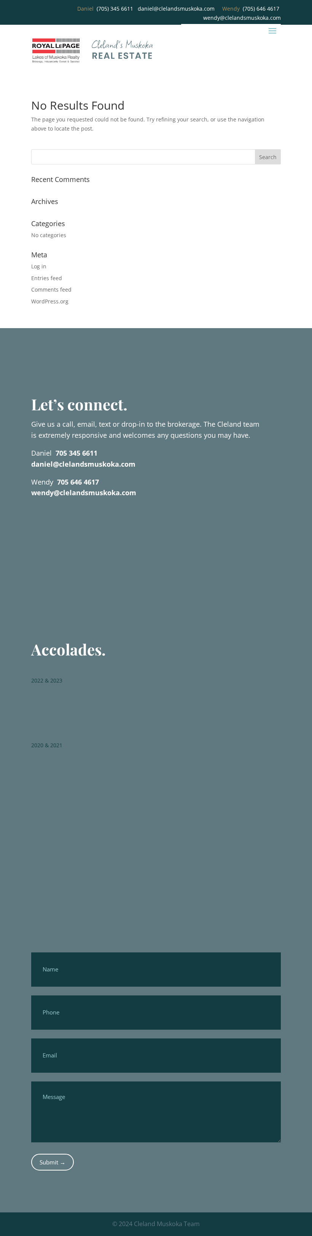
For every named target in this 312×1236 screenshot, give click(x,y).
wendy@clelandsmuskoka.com (242, 17)
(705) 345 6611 (115, 8)
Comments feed (51, 289)
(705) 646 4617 (261, 8)
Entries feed (46, 278)
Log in (38, 266)
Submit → (52, 1162)
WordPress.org (49, 301)
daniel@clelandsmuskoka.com (176, 8)
